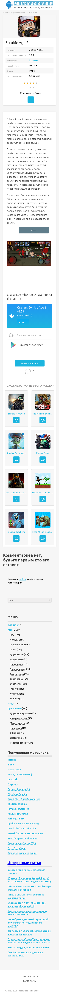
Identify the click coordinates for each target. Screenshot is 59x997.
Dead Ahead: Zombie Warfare (42, 532)
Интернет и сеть (19, 718)
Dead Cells (13, 779)
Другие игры (17, 654)
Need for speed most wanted (22, 838)
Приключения (17, 669)
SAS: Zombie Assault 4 (16, 492)
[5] (37, 83)
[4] (34, 83)
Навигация (16, 728)
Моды (11, 703)
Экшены (33, 60)
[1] (25, 83)
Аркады (14, 639)
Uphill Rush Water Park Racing (23, 823)
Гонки (13, 649)
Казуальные (16, 659)
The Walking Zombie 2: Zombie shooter (42, 413)
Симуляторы (17, 674)
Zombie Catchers (16, 532)
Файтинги (15, 689)
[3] (31, 83)
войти (23, 579)
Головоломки (17, 644)
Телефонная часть (20, 743)
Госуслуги (13, 784)
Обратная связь (30, 976)
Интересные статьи (24, 863)
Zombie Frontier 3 (16, 413)
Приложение (15, 708)
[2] (28, 83)
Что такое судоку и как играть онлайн (28, 947)
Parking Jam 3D (16, 818)
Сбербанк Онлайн (17, 794)
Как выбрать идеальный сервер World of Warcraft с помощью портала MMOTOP (28, 922)
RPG (12, 635)
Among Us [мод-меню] (20, 774)
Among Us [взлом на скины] (22, 853)
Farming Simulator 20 (19, 789)
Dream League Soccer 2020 (22, 843)
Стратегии (15, 684)
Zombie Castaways (16, 453)
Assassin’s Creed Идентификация (25, 833)
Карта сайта (29, 981)
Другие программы (20, 713)
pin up (11, 764)
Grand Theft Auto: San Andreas (24, 799)
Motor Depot (14, 769)
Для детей (13, 625)
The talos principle (17, 804)
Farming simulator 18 (18, 809)
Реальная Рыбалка (18, 813)
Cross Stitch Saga (16, 848)
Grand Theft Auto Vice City (22, 828)
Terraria (12, 759)
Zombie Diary (42, 453)
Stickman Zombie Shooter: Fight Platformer (42, 492)
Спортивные (16, 679)
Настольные (16, 664)
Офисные (15, 733)
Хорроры (15, 693)
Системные (16, 738)
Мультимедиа (17, 723)
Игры (10, 630)
